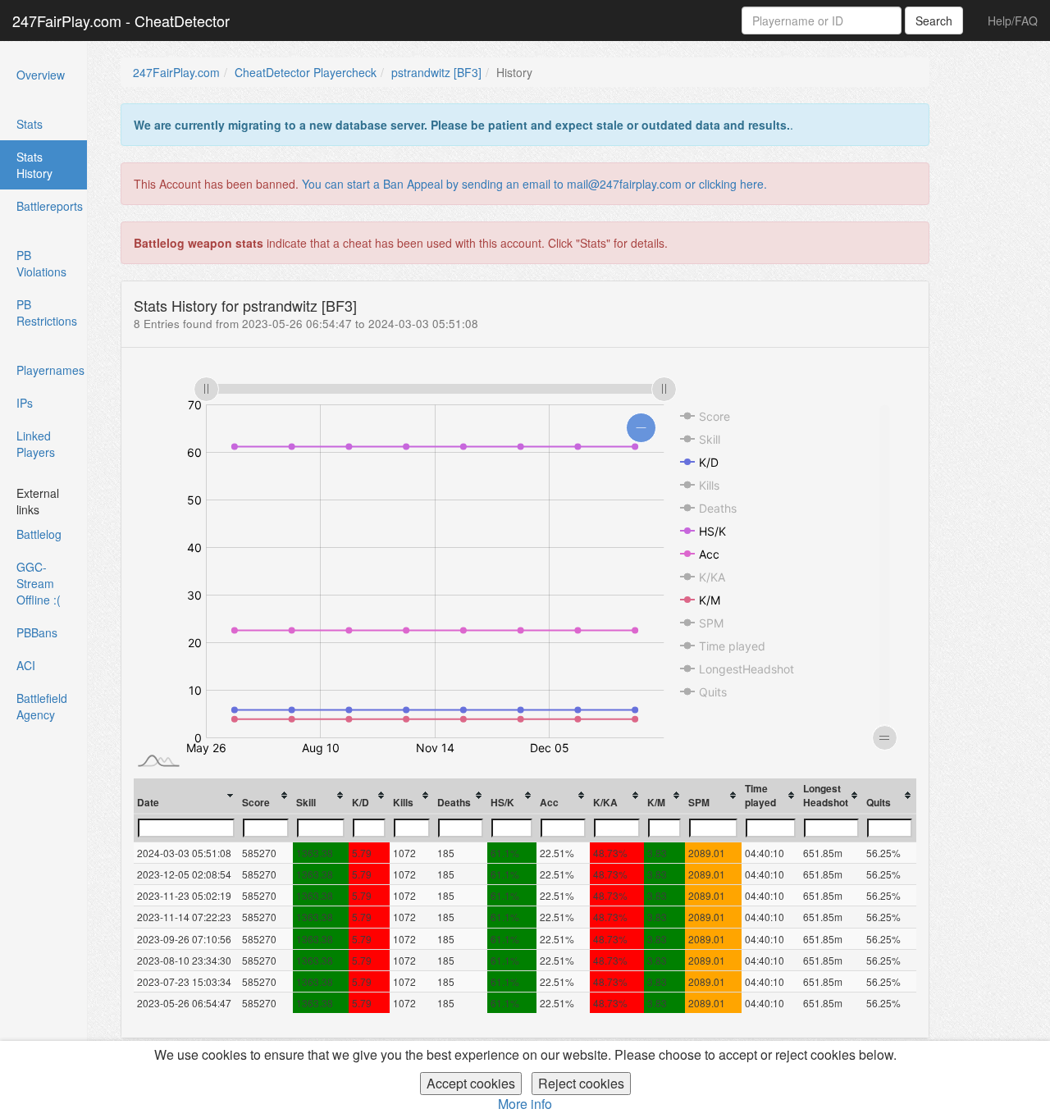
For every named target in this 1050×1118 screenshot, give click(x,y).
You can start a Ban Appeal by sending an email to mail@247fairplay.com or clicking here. (534, 184)
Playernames (50, 370)
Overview (40, 74)
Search (933, 20)
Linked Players (35, 443)
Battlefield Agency (41, 706)
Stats (29, 124)
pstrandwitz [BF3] (436, 72)
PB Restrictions (46, 312)
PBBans (36, 632)
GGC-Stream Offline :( (38, 583)
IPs (24, 403)
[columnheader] (187, 796)
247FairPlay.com (176, 72)
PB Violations (41, 263)
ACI (25, 665)
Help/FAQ (1013, 20)
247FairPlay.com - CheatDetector (121, 20)
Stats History (52, 164)
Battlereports (49, 206)
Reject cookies (581, 1083)
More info (525, 1103)
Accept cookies (471, 1083)
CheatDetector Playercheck (306, 72)
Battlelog (39, 534)
